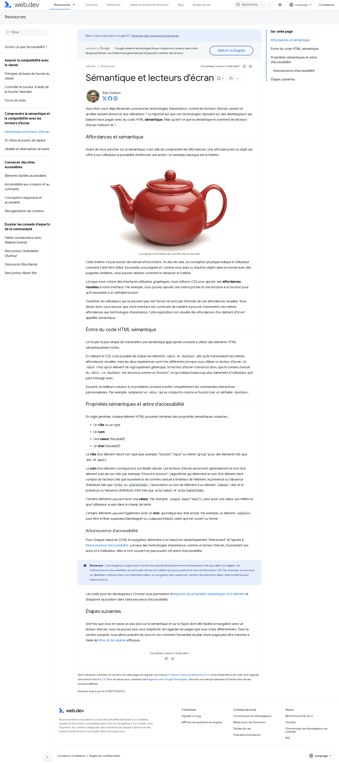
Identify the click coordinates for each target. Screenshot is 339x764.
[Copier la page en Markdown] (231, 78)
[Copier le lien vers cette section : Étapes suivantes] (124, 611)
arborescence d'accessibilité (107, 545)
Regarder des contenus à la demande (155, 35)
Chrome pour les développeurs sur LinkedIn (306, 730)
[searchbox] (26, 32)
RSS (287, 738)
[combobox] (253, 4)
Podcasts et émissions (246, 735)
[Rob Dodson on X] (104, 99)
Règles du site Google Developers (167, 679)
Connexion (326, 4)
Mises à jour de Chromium (249, 722)
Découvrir (92, 4)
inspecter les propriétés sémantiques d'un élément (208, 594)
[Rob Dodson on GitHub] (110, 99)
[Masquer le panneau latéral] (47, 757)
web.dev (91, 66)
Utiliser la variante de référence (149, 4)
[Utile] (244, 66)
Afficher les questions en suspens (201, 722)
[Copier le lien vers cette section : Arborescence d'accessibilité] (141, 531)
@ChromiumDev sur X (299, 716)
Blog (180, 4)
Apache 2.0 (99, 679)
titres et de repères (112, 640)
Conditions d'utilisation (71, 755)
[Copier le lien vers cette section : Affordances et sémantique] (146, 137)
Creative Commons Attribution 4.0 (188, 674)
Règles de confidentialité (104, 755)
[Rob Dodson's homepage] (115, 99)
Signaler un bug (191, 716)
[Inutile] (250, 66)
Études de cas (201, 4)
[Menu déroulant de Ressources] (75, 4)
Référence (113, 4)
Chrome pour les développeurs (252, 716)
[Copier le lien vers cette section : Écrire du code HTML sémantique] (159, 330)
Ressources (62, 4)
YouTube (290, 722)
